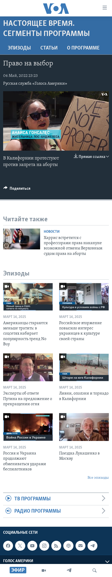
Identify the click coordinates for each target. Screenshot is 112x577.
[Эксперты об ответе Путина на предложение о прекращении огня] (28, 367)
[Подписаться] (80, 546)
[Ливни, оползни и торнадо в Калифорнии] (84, 367)
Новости (52, 232)
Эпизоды (19, 48)
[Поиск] (94, 570)
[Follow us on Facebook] (8, 546)
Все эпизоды (98, 478)
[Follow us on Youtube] (32, 546)
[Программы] (44, 570)
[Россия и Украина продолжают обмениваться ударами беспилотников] (28, 427)
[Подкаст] (68, 546)
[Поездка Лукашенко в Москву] (84, 427)
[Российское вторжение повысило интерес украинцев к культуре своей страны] (84, 297)
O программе (83, 48)
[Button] (16, 190)
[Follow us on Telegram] (92, 546)
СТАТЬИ (49, 48)
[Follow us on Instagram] (44, 546)
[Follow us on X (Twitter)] (20, 546)
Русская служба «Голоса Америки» (35, 84)
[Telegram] (69, 570)
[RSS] (56, 546)
